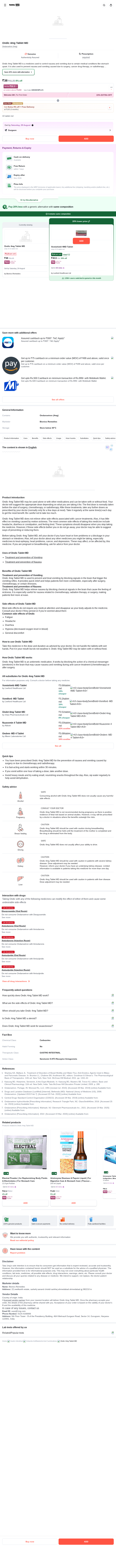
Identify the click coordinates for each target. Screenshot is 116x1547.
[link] (14, 5)
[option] (11, 438)
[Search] (103, 5)
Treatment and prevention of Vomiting (23, 557)
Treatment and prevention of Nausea (23, 562)
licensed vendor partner (14, 1300)
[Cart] (110, 5)
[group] (58, 19)
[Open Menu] (5, 5)
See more (6, 917)
